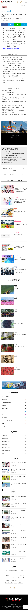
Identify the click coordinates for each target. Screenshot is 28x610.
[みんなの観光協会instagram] (18, 2)
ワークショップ (8, 582)
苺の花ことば (17, 369)
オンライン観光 (4, 20)
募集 (3, 423)
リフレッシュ (7, 575)
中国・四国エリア (6, 447)
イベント (4, 414)
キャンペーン (5, 408)
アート (20, 580)
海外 (3, 453)
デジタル (8, 11)
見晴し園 (16, 299)
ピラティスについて (18, 234)
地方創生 (21, 570)
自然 (16, 570)
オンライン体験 (19, 18)
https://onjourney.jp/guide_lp (11, 48)
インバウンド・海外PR (7, 420)
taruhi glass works (18, 358)
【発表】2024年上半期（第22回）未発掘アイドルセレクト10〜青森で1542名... (20, 201)
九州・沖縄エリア (6, 450)
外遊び (18, 577)
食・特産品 (4, 417)
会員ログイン (14, 604)
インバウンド (12, 573)
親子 (15, 582)
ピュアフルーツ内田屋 (18, 323)
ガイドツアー (21, 575)
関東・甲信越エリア (6, 438)
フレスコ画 (14, 580)
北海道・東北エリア (6, 435)
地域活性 (11, 570)
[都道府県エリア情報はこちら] (14, 385)
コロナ (14, 575)
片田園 (15, 311)
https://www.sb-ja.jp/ (7, 162)
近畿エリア (4, 444)
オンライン (12, 577)
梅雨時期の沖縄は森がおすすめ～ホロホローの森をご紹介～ (14, 169)
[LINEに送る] (17, 24)
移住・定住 (4, 399)
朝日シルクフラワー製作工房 (20, 334)
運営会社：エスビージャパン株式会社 (14, 607)
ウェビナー (11, 18)
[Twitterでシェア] (11, 24)
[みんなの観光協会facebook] (23, 2)
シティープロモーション (7, 402)
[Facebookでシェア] (4, 24)
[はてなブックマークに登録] (24, 24)
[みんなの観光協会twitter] (21, 2)
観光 (6, 570)
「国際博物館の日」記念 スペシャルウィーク (13, 174)
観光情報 (4, 405)
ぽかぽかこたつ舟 (17, 288)
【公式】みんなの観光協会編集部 (15, 154)
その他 (3, 426)
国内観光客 (20, 573)
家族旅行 (8, 580)
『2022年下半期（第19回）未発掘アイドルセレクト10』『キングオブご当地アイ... (20, 271)
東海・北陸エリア (6, 441)
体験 (23, 577)
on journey (4, 18)
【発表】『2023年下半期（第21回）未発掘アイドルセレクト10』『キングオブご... (20, 224)
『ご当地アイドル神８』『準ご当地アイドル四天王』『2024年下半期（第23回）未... (20, 190)
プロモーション (5, 396)
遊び (6, 573)
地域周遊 (5, 577)
